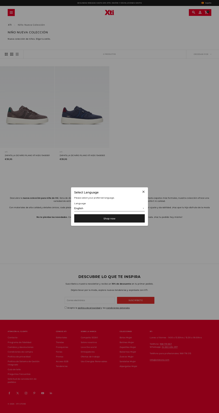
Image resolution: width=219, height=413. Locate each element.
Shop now (109, 218)
